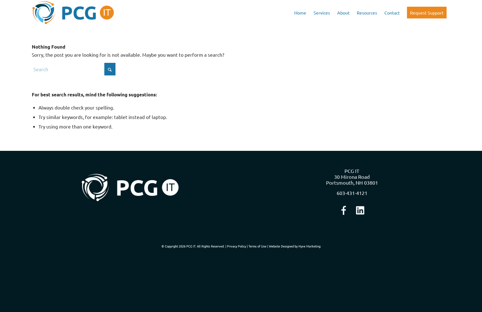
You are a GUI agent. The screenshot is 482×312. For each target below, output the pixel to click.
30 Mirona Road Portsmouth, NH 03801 (352, 179)
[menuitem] (300, 12)
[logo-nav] (73, 12)
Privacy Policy (236, 246)
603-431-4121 (352, 193)
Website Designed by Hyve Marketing (294, 246)
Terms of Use (257, 246)
